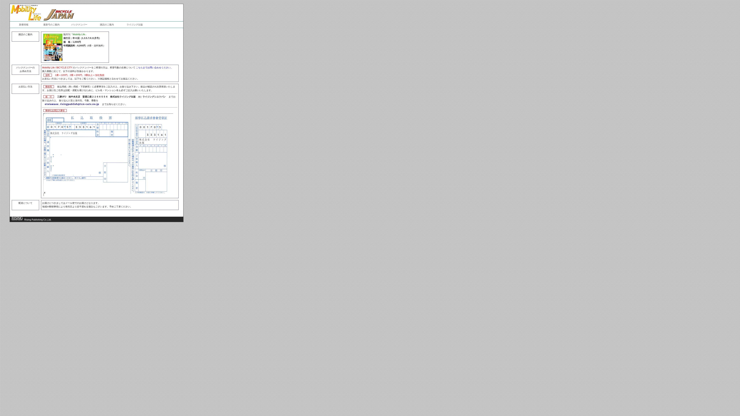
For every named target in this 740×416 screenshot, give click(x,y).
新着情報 (23, 24)
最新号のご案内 (51, 24)
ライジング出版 (135, 24)
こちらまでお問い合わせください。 (154, 67)
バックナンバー (79, 24)
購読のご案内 (107, 24)
